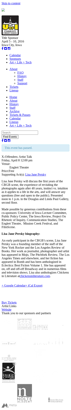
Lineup (13, 90)
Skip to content (11, 3)
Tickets (13, 86)
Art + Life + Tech (20, 62)
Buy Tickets (9, 302)
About (13, 69)
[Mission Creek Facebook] (2, 48)
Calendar (15, 55)
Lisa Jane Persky (35, 174)
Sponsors (15, 58)
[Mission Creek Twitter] (5, 48)
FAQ (20, 72)
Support (22, 83)
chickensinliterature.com (35, 276)
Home (13, 97)
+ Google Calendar (13, 285)
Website (6, 309)
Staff (20, 79)
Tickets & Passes (19, 115)
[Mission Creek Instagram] (9, 48)
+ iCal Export (33, 285)
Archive (14, 111)
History (22, 76)
